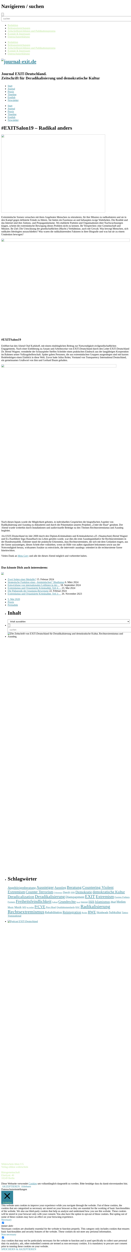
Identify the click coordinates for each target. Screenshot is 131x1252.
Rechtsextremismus (26, 911)
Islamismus (102, 901)
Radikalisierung (95, 906)
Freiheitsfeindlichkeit (33, 901)
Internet (84, 902)
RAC (77, 907)
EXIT (90, 896)
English (11, 97)
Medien (121, 901)
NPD (24, 907)
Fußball (55, 902)
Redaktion (13, 25)
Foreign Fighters (122, 897)
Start (10, 86)
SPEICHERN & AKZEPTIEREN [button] (18, 1249)
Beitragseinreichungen (19, 28)
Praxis (11, 91)
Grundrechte (67, 902)
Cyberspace (58, 892)
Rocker (84, 913)
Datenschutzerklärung (19, 36)
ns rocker (30, 907)
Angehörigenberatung (22, 887)
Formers (11, 902)
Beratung (74, 887)
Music (11, 907)
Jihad (113, 902)
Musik (18, 907)
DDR (73, 893)
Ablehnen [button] (26, 1186)
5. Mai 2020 (14, 599)
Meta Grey (23, 555)
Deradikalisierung (50, 896)
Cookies (33, 1183)
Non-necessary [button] (8, 1234)
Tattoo (125, 912)
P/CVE (40, 907)
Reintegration (72, 912)
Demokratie (83, 892)
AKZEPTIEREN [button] (11, 1186)
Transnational (14, 915)
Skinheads (102, 912)
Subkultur (115, 912)
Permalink (13, 605)
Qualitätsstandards (66, 907)
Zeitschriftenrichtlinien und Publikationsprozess (31, 31)
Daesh (66, 892)
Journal (11, 88)
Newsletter (13, 100)
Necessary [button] (6, 1219)
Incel (78, 902)
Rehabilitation (53, 912)
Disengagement (75, 897)
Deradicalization (21, 896)
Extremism (105, 896)
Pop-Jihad (51, 907)
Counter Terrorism (39, 892)
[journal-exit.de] (18, 61)
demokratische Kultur (109, 892)
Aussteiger (45, 887)
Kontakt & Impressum (19, 33)
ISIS (91, 901)
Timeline (12, 94)
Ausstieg (60, 887)
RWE (92, 912)
